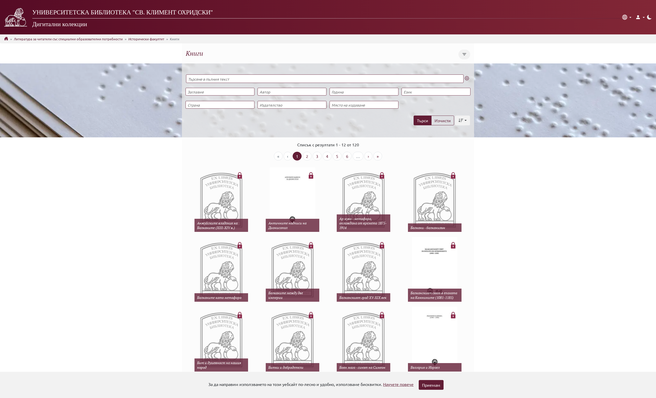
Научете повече (398, 384)
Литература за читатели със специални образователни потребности (68, 39)
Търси (422, 120)
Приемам (431, 384)
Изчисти (443, 120)
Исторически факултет (146, 39)
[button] (626, 17)
